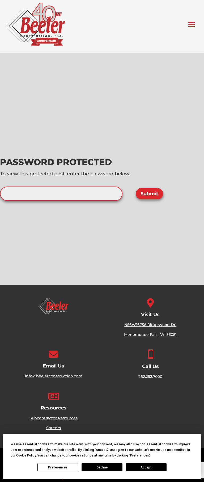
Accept (146, 467)
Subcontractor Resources (53, 418)
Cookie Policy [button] (26, 455)
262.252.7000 (150, 376)
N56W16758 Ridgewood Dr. (150, 324)
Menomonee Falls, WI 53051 (150, 334)
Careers (53, 427)
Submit (149, 194)
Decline (102, 467)
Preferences (57, 467)
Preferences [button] (139, 455)
